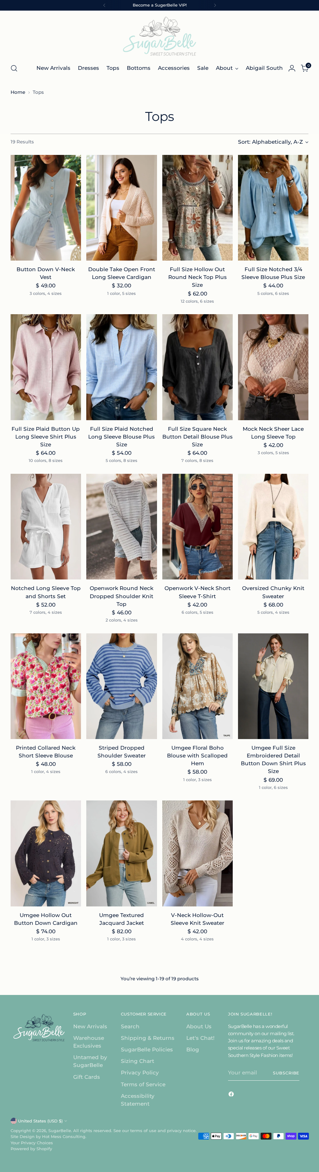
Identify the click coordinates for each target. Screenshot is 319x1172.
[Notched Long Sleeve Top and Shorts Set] (46, 527)
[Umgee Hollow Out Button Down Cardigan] (46, 853)
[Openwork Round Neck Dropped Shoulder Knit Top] (121, 527)
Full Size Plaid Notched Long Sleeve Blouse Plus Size (121, 437)
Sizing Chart (137, 1061)
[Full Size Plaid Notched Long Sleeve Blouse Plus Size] (121, 367)
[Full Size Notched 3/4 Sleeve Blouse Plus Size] (273, 208)
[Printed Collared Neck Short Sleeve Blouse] (46, 686)
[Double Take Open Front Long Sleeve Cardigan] (121, 208)
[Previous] (104, 5)
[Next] (215, 5)
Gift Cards (86, 1077)
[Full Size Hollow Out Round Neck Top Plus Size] (197, 208)
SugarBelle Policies (147, 1049)
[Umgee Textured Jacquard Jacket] (121, 853)
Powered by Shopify (31, 1148)
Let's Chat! (200, 1038)
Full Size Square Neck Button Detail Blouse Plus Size (197, 437)
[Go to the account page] (292, 68)
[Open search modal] (14, 68)
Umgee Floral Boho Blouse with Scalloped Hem (197, 755)
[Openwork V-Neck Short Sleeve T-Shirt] (197, 527)
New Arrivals (90, 1026)
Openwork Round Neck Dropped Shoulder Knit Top (121, 596)
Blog (192, 1049)
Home (18, 92)
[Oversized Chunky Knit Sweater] (273, 527)
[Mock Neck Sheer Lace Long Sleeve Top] (273, 367)
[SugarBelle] (159, 36)
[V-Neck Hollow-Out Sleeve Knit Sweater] (197, 853)
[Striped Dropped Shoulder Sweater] (121, 686)
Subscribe (286, 1072)
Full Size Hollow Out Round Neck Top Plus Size (197, 277)
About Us (199, 1026)
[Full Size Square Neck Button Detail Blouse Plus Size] (197, 367)
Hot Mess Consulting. (64, 1136)
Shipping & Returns (147, 1038)
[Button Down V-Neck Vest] (46, 208)
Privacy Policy (140, 1072)
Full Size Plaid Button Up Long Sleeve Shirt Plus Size (46, 437)
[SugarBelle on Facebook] (232, 1095)
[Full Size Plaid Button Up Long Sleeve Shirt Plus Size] (46, 367)
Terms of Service (143, 1084)
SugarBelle (59, 1130)
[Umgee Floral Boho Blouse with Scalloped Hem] (197, 686)
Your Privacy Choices (32, 1142)
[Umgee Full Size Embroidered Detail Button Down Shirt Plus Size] (273, 686)
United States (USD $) (40, 1120)
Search (130, 1026)
